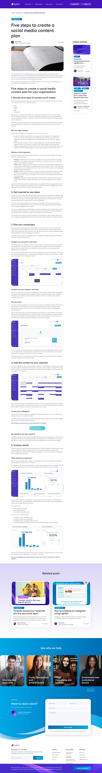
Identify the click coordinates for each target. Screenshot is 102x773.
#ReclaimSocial (83, 759)
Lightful (14, 558)
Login (85, 4)
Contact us (74, 4)
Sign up (38, 758)
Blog (13, 12)
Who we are (55, 755)
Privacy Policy (72, 731)
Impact (77, 88)
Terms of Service (80, 731)
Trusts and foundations (69, 756)
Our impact (82, 755)
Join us (54, 759)
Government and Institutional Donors (71, 760)
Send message (68, 727)
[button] (88, 690)
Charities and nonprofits (69, 753)
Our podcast (82, 757)
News (77, 56)
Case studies (78, 90)
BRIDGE (85, 88)
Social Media (19, 12)
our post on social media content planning (22, 77)
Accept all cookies (82, 768)
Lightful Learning (56, 752)
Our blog (81, 752)
